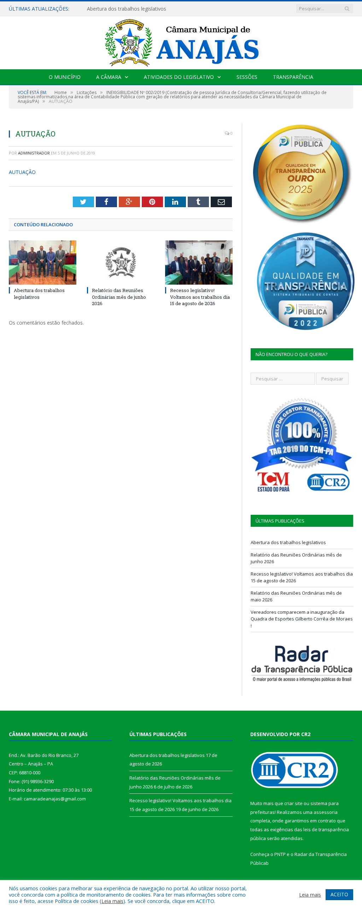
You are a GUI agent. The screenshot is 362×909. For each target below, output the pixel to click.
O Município (65, 77)
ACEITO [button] (339, 894)
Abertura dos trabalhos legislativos (126, 9)
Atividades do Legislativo (179, 77)
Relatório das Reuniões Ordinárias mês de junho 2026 (119, 296)
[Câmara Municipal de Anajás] (181, 41)
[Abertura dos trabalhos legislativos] (42, 262)
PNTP (280, 854)
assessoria (326, 812)
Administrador (34, 153)
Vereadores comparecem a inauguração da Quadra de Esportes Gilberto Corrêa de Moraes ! (302, 619)
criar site (293, 803)
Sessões (247, 77)
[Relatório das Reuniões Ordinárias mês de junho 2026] (120, 262)
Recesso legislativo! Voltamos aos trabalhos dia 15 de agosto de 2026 (200, 296)
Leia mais (112, 900)
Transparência (293, 77)
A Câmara (108, 77)
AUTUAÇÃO (22, 172)
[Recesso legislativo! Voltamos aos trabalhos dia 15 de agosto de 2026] (199, 262)
